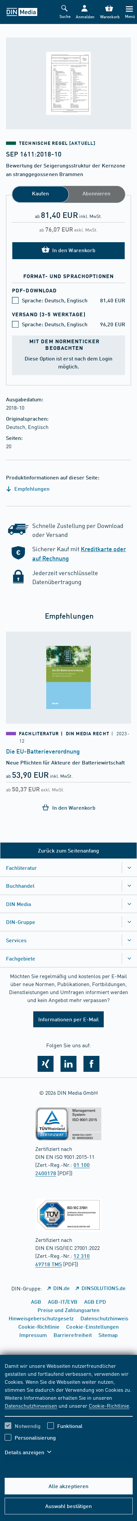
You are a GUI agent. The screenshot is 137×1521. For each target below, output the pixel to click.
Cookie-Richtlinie (109, 1405)
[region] (69, 1413)
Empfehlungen (31, 488)
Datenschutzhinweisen (31, 1405)
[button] (84, 12)
